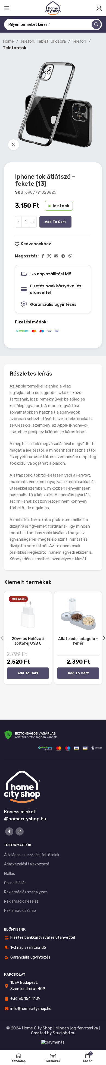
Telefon (79, 41)
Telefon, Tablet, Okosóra (43, 41)
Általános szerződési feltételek (31, 855)
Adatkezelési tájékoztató (26, 864)
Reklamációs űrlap (20, 910)
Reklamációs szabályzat (25, 892)
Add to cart (55, 222)
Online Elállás (15, 883)
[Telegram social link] (63, 256)
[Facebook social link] (43, 256)
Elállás (9, 873)
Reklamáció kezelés (21, 901)
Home (9, 41)
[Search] (96, 24)
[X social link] (49, 256)
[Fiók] (99, 8)
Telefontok (14, 47)
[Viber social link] (70, 256)
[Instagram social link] (19, 831)
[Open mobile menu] (6, 8)
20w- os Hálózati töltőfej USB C (28, 641)
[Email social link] (56, 256)
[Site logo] (53, 7)
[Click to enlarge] (13, 144)
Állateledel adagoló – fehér (78, 641)
